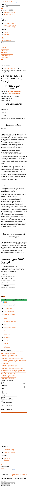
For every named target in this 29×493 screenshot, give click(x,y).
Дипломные (4, 50)
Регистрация (8, 1)
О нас (2, 39)
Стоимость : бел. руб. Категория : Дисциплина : (13, 355)
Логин (2, 4)
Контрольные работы (10, 68)
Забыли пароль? (8, 14)
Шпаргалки (4, 57)
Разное (6, 343)
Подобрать (14, 412)
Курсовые (3, 47)
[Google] (2, 8)
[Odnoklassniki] (1, 8)
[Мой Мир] (6, 302)
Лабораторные (5, 55)
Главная (6, 67)
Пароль (3, 6)
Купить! (3, 296)
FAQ (2, 37)
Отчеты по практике (7, 54)
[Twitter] (4, 17)
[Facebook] (1, 17)
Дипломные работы (9, 314)
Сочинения (7, 337)
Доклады (6, 324)
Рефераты (4, 52)
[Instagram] (2, 17)
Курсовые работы (9, 308)
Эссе (2, 59)
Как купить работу (9, 27)
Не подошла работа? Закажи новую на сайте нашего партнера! (14, 300)
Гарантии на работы (10, 25)
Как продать (7, 32)
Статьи (6, 340)
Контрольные (5, 49)
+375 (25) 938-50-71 (6, 40)
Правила (6, 34)
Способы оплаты (9, 23)
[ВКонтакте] (1, 302)
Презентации (7, 331)
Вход (2, 1)
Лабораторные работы (10, 327)
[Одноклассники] (5, 302)
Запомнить (4, 10)
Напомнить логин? (9, 12)
